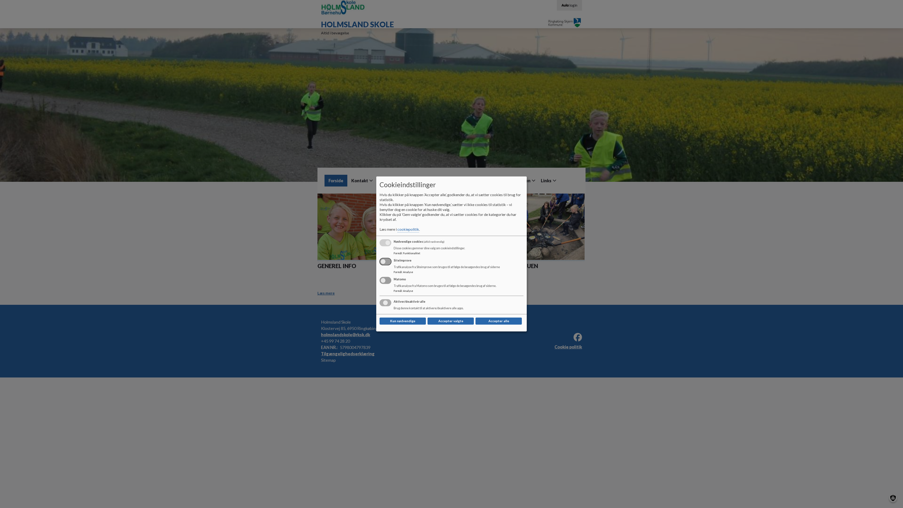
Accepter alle (498, 321)
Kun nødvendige (402, 321)
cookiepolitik (408, 229)
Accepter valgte (450, 321)
